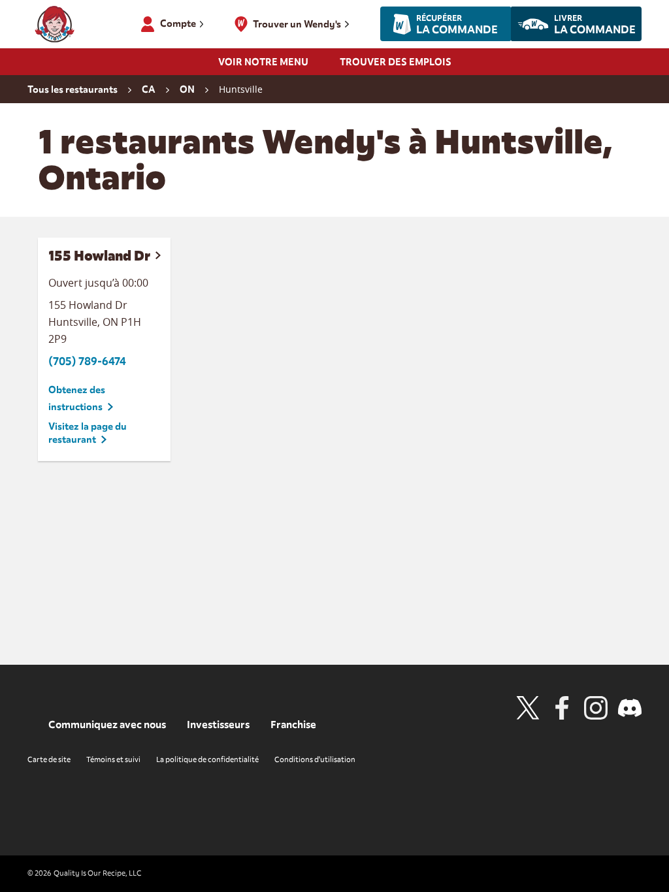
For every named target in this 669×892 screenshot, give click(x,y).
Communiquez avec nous (107, 724)
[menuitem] (263, 66)
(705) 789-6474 (87, 361)
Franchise (293, 724)
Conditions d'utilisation (314, 759)
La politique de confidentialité (207, 759)
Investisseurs (218, 724)
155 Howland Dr (99, 255)
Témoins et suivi (113, 759)
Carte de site (49, 759)
